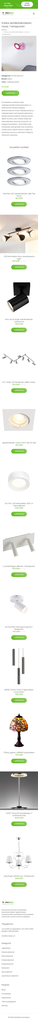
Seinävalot (5, 968)
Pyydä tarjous (27, 4)
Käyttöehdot (6, 998)
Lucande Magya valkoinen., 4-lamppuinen (19, 566)
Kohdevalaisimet (17, 76)
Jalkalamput (6, 948)
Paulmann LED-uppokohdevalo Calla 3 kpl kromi (19, 195)
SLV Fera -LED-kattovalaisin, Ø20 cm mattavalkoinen (19, 504)
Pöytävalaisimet (7, 964)
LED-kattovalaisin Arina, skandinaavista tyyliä (19, 257)
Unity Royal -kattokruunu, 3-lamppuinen (19, 876)
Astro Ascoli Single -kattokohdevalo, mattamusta (19, 320)
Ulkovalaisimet (7, 972)
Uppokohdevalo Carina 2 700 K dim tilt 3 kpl (19, 443)
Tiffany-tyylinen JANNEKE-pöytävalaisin (19, 752)
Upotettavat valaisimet (10, 976)
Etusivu (4, 30)
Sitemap (5, 1006)
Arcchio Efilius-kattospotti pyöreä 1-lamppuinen (19, 628)
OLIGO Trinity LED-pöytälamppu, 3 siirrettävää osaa (19, 814)
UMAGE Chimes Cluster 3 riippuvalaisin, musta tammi (19, 691)
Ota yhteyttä (6, 994)
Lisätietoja (10, 93)
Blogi (3, 990)
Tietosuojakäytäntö (9, 1002)
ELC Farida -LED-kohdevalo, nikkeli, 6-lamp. (19, 382)
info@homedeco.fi (8, 936)
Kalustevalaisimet (8, 952)
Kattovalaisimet (7, 956)
